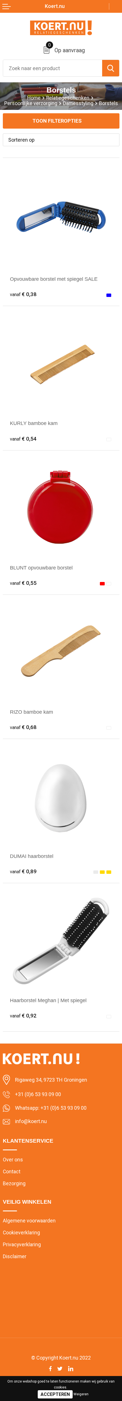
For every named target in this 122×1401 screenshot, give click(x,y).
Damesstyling (78, 103)
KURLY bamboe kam (34, 423)
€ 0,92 (23, 1016)
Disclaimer (14, 1256)
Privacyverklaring (22, 1244)
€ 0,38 (23, 294)
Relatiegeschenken (67, 98)
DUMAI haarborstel (31, 856)
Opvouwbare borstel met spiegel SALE (54, 279)
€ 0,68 (23, 727)
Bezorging (14, 1183)
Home (34, 98)
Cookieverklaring (21, 1232)
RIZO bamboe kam (31, 712)
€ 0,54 (23, 439)
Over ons (13, 1160)
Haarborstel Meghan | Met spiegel (48, 1000)
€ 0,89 (23, 871)
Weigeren (81, 1394)
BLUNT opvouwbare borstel (41, 568)
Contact (11, 1171)
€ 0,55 (23, 583)
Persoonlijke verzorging (30, 103)
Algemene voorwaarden (29, 1221)
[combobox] (52, 68)
